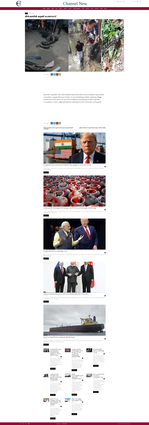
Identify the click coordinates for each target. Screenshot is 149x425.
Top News (45, 335)
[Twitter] (132, 1)
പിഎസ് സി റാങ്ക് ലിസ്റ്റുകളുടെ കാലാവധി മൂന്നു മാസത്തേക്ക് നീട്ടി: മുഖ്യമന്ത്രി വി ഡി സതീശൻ (55, 402)
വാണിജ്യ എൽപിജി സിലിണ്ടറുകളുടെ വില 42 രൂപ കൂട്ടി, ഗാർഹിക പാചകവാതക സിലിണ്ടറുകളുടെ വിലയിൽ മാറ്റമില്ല (69, 208)
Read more (46, 172)
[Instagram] (121, 1)
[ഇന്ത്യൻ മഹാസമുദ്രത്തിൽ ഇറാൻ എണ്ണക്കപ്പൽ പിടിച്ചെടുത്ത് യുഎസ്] (74, 320)
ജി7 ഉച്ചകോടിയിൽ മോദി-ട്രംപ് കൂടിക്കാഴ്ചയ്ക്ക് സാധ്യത (55, 251)
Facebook (117, 1)
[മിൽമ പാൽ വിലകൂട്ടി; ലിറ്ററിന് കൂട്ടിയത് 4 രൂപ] (68, 400)
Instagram (123, 1)
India (44, 292)
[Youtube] (137, 1)
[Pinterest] (57, 74)
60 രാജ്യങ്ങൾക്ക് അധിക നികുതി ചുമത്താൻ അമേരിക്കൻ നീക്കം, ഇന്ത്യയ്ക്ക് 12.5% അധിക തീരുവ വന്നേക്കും (67, 165)
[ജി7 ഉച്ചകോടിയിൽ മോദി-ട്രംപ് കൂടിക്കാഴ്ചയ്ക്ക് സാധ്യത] (74, 234)
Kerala (26, 13)
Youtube (140, 1)
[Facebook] (114, 1)
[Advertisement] (74, 85)
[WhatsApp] (60, 74)
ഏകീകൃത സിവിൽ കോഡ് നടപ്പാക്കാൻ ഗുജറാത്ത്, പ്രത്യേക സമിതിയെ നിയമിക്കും (92, 127)
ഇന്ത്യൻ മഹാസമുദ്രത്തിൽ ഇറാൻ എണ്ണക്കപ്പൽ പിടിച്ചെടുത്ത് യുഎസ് (59, 337)
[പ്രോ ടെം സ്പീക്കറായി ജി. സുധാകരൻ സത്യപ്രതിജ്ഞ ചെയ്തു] (89, 375)
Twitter (135, 1)
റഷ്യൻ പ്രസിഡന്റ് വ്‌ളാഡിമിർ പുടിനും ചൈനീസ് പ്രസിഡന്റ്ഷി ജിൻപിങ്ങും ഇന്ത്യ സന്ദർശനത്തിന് (65, 294)
